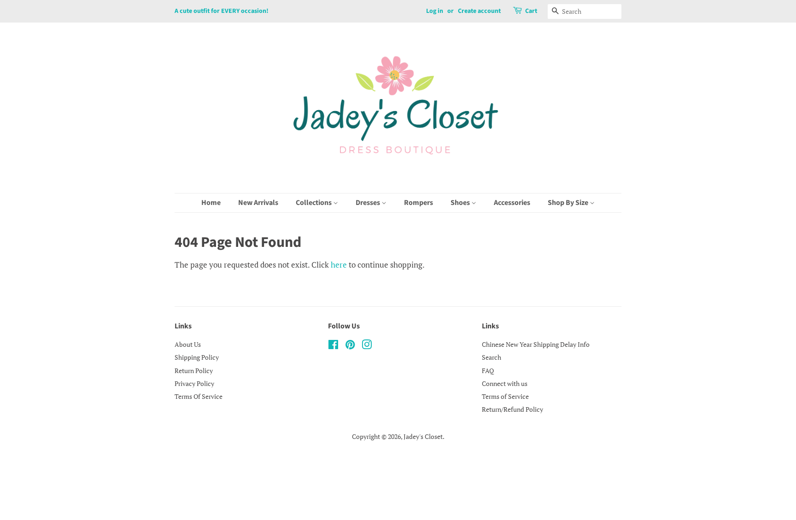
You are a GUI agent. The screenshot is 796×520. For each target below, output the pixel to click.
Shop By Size (569, 203)
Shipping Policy (197, 357)
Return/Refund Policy (512, 409)
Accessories (512, 203)
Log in (434, 11)
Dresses (368, 203)
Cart (531, 11)
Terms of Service (505, 396)
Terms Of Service (198, 396)
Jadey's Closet (423, 436)
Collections (314, 203)
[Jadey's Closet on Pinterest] (350, 346)
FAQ (488, 370)
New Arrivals (258, 203)
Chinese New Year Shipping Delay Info (536, 344)
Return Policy (194, 370)
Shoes (461, 203)
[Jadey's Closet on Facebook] (333, 346)
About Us (188, 344)
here (339, 264)
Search (491, 357)
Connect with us (504, 383)
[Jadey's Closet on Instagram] (367, 346)
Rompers (418, 203)
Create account (479, 11)
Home (211, 203)
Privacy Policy (194, 383)
